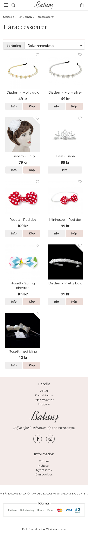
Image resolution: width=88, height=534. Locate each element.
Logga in (44, 404)
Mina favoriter (44, 400)
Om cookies (44, 474)
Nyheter (44, 465)
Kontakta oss (44, 395)
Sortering (14, 46)
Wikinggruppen (56, 529)
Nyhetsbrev (44, 470)
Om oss (44, 461)
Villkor (44, 391)
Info (14, 106)
